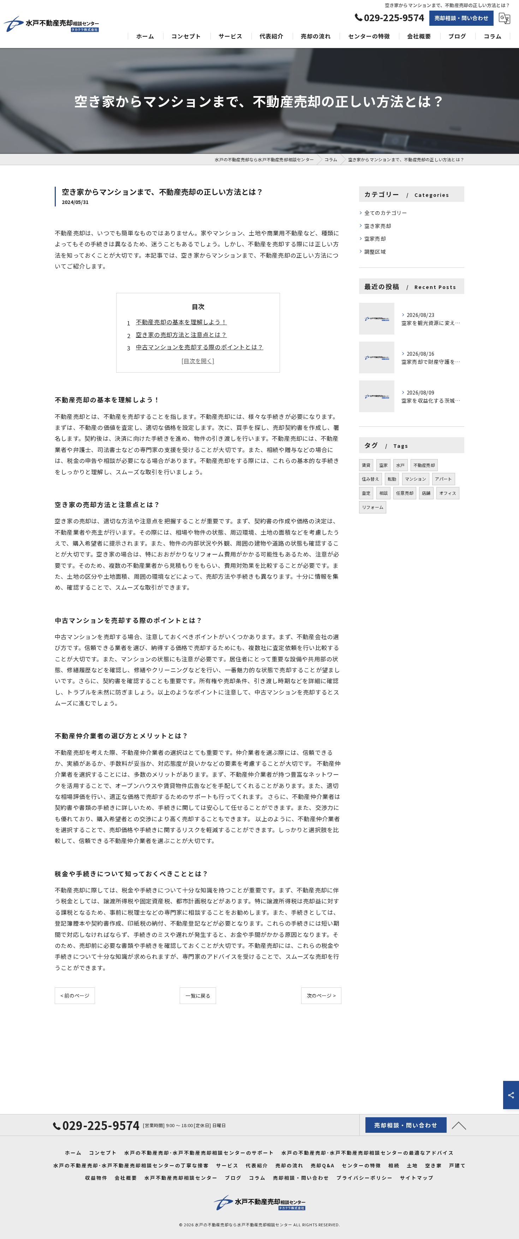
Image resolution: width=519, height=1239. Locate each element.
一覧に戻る (197, 995)
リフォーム (372, 507)
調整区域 (375, 251)
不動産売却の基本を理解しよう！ (181, 322)
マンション (415, 479)
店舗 (426, 493)
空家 (383, 465)
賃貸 (366, 465)
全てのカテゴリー (385, 212)
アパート (443, 479)
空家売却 (375, 238)
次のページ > (321, 995)
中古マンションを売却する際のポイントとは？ (199, 347)
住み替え (370, 479)
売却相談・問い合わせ (461, 18)
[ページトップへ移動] (459, 1125)
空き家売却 (377, 225)
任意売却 (404, 493)
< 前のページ (74, 995)
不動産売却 (424, 465)
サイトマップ (417, 1177)
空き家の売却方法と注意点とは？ (181, 334)
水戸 (400, 465)
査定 (366, 493)
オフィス (448, 493)
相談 (383, 493)
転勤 (392, 479)
